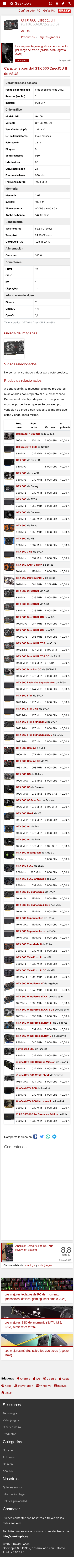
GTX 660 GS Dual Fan (28, 800)
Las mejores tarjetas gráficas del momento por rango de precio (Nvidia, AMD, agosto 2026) (41, 50)
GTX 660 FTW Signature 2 (31, 721)
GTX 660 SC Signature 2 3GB (33, 904)
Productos (28, 37)
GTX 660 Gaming (26, 747)
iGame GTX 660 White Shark (33, 1075)
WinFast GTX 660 (26, 1088)
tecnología (29, 1265)
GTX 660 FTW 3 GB (27, 708)
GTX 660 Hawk (25, 813)
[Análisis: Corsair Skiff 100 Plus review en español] (7, 1252)
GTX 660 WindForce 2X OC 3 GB (35, 1009)
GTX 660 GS (23, 787)
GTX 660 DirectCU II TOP (30, 643)
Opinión (8, 1464)
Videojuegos (11, 1420)
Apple (65, 1378)
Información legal (14, 1494)
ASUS (25, 31)
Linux (8, 1392)
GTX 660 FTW (24, 695)
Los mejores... (22, 60)
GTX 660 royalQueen (28, 852)
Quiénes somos (13, 1487)
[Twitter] (63, 3)
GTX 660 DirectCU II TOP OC (32, 656)
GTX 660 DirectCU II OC (30, 617)
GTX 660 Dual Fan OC (28, 669)
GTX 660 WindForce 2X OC (32, 996)
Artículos (8, 1457)
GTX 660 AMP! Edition (29, 564)
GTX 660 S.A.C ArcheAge (31, 878)
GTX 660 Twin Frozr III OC (31, 970)
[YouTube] (57, 3)
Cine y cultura (12, 1427)
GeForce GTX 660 (26, 446)
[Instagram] (51, 3)
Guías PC (49, 10)
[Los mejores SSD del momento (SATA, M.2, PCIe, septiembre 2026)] (37, 1312)
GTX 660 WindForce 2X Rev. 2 (33, 1035)
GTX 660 (21, 460)
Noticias (8, 1450)
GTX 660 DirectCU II (38, 20)
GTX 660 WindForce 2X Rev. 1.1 (34, 1022)
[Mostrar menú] (4, 3)
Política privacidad (15, 1501)
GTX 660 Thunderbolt (29, 944)
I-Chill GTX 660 (25, 1048)
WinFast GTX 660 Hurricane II (33, 1101)
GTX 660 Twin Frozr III (29, 957)
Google (51, 1378)
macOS (62, 1385)
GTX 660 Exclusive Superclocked (35, 682)
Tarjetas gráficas (49, 37)
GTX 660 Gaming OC (28, 760)
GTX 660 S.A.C (25, 865)
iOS (38, 1378)
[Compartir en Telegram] (54, 1136)
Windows (45, 1385)
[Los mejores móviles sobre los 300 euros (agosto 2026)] (37, 1340)
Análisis (8, 1471)
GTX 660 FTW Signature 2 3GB (34, 734)
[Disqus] (37, 1196)
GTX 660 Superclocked (29, 918)
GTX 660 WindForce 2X (30, 983)
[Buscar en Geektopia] (69, 3)
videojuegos (45, 1265)
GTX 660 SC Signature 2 (30, 891)
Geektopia (22, 3)
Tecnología (10, 1413)
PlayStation (25, 1385)
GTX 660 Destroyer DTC (30, 577)
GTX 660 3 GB (24, 551)
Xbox (8, 1385)
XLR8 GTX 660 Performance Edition (37, 1114)
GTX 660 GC (23, 774)
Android (25, 1378)
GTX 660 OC (23, 826)
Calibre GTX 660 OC (28, 433)
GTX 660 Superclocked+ (30, 931)
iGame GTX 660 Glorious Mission (35, 1061)
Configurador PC (29, 10)
